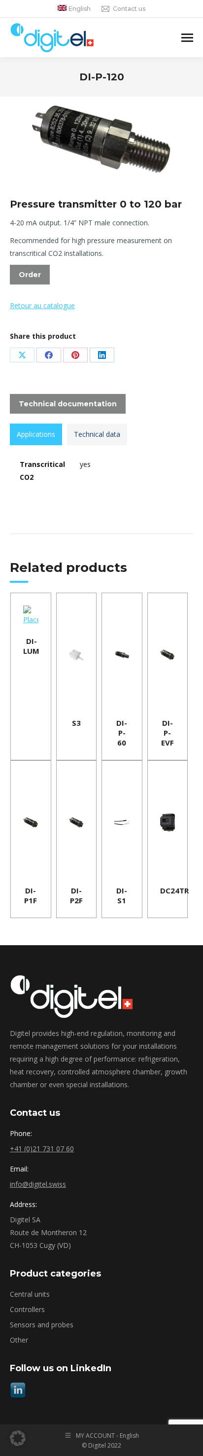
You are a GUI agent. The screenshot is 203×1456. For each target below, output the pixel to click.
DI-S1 (121, 895)
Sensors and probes (41, 1324)
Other (19, 1340)
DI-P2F (76, 895)
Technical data (97, 434)
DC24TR (174, 890)
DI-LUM (31, 646)
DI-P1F (30, 895)
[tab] (36, 434)
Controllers (27, 1309)
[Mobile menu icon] (187, 37)
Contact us (129, 8)
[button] (17, 1438)
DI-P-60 (121, 732)
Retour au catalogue (42, 305)
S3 (76, 723)
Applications (36, 434)
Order (30, 274)
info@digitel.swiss (38, 1184)
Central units (30, 1294)
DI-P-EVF (167, 732)
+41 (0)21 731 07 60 (42, 1148)
